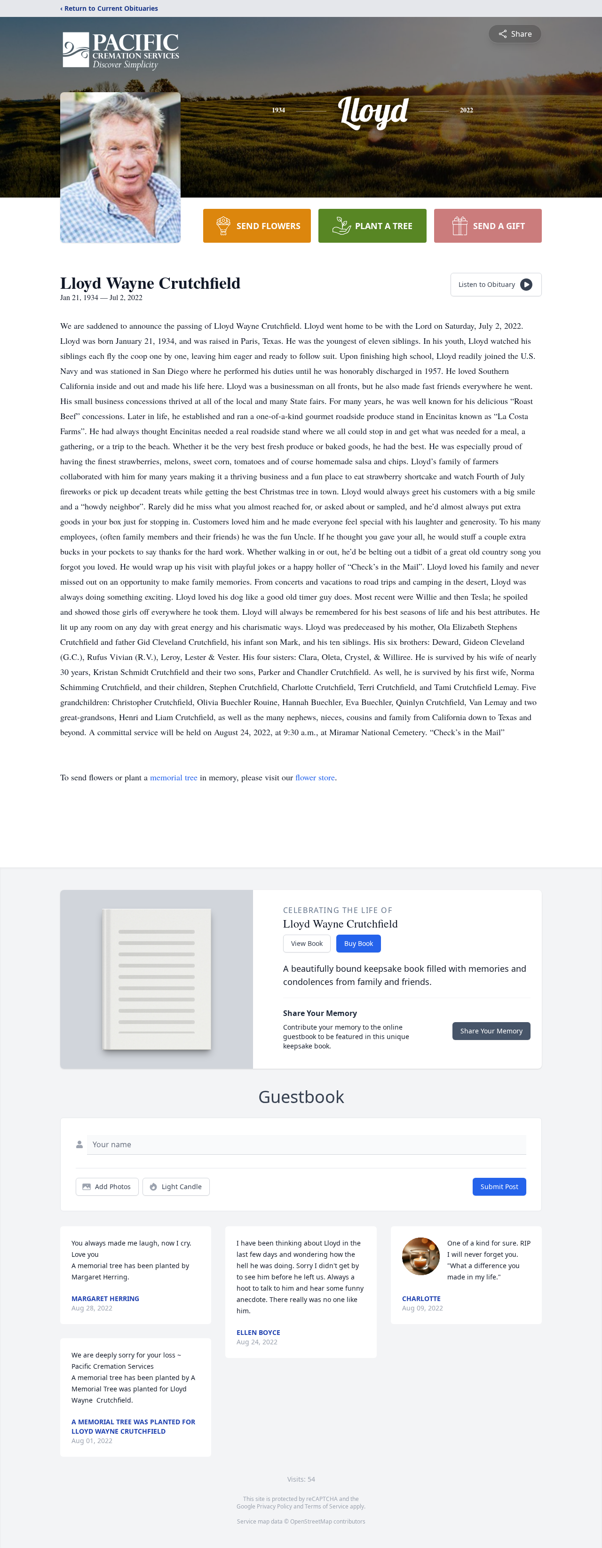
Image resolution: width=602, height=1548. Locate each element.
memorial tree (174, 777)
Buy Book (358, 943)
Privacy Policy (274, 1506)
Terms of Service (327, 1506)
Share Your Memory (491, 1030)
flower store (315, 777)
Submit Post (499, 1186)
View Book (307, 943)
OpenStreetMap (311, 1521)
